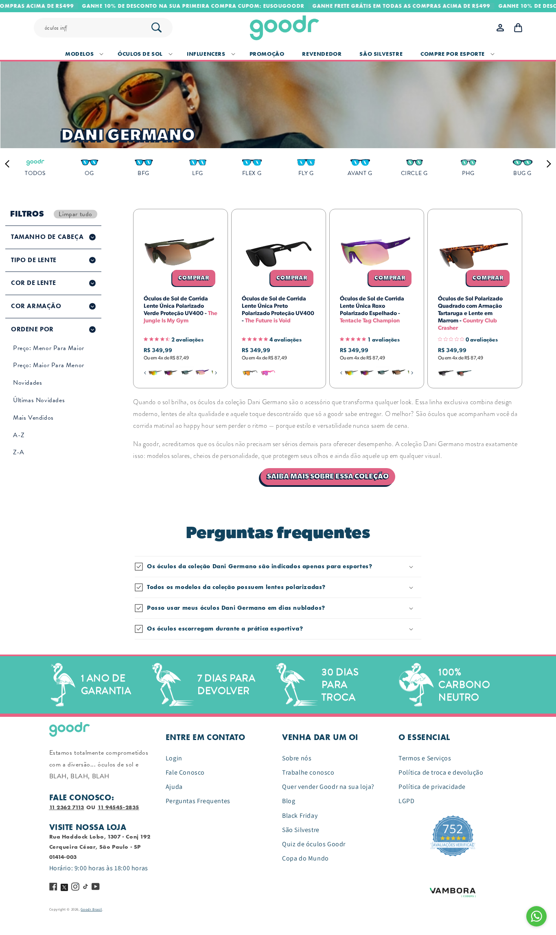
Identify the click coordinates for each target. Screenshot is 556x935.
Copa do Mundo (305, 858)
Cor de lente (33, 283)
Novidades (27, 383)
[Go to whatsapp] (536, 916)
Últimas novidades (39, 400)
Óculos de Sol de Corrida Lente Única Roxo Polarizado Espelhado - (372, 310)
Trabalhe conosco (308, 772)
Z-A (18, 452)
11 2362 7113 (66, 807)
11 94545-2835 (118, 807)
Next (547, 163)
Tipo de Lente (34, 260)
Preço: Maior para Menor (48, 365)
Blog (288, 801)
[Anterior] (145, 373)
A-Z (19, 435)
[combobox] (107, 27)
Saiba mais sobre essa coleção (328, 476)
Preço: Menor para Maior (48, 348)
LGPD (406, 801)
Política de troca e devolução (440, 772)
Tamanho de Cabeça (47, 237)
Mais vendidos (33, 418)
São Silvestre (301, 830)
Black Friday (299, 815)
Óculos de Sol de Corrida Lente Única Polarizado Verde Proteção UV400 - (180, 310)
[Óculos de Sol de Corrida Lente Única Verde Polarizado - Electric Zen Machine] (187, 373)
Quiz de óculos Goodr (314, 844)
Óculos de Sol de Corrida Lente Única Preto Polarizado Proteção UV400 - (278, 310)
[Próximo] (216, 373)
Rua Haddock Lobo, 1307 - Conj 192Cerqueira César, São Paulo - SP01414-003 (100, 847)
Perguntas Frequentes (198, 801)
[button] (82, 54)
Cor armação (36, 306)
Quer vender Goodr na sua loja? (328, 786)
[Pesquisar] (156, 27)
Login (174, 758)
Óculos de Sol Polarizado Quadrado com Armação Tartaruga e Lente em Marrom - (470, 313)
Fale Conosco (185, 772)
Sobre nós (296, 758)
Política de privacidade (432, 786)
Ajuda (174, 786)
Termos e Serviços (424, 758)
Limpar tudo (75, 214)
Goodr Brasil (91, 909)
